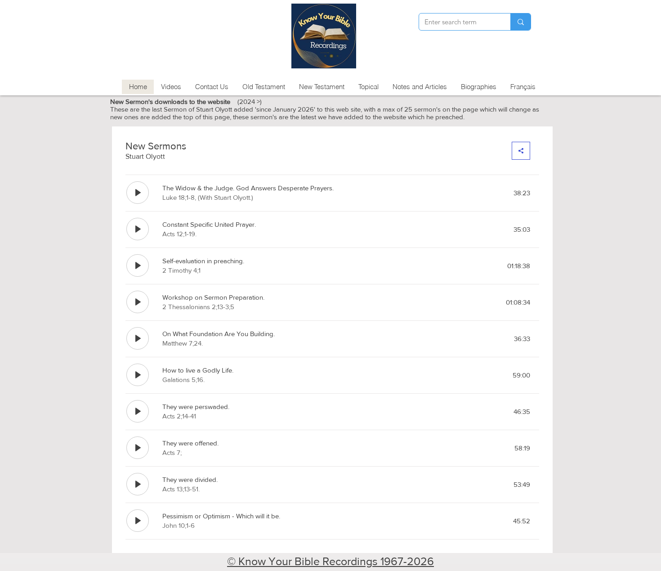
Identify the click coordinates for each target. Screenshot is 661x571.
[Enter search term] (520, 21)
